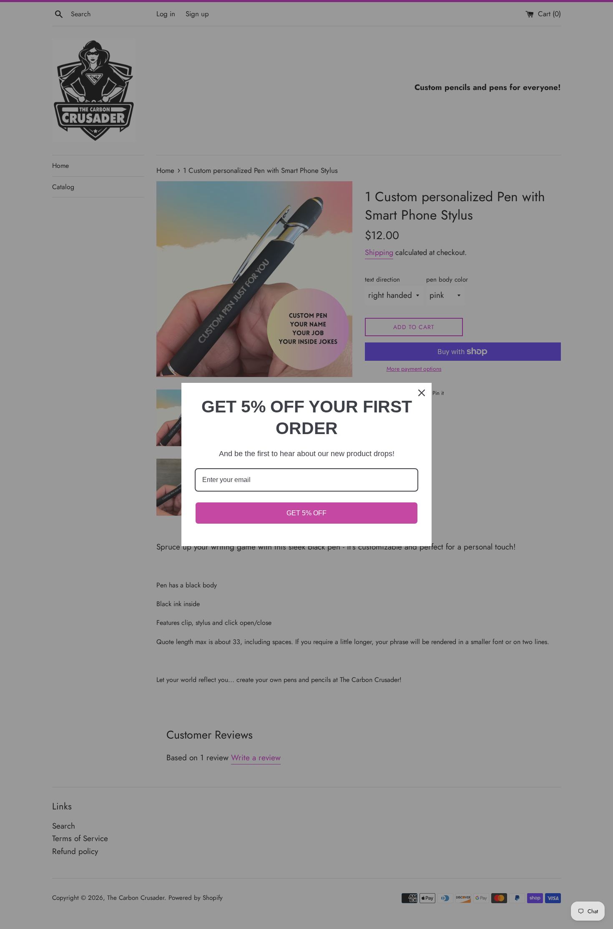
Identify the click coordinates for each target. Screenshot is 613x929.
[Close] (422, 393)
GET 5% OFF (306, 513)
